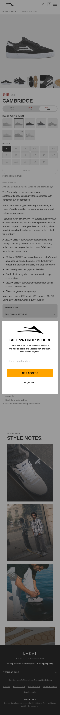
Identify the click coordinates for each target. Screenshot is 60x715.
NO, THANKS (30, 383)
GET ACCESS (30, 373)
